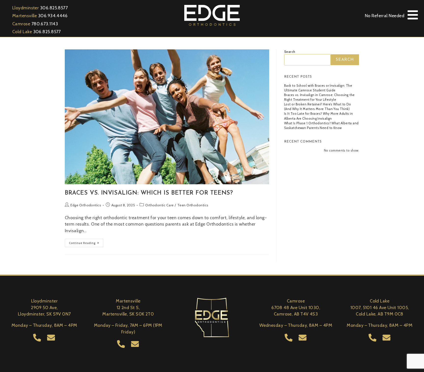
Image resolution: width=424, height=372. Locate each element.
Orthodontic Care (159, 205)
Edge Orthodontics (85, 205)
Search (289, 52)
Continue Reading (86, 242)
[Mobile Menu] (413, 15)
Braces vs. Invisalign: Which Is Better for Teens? (149, 193)
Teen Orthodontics (193, 205)
